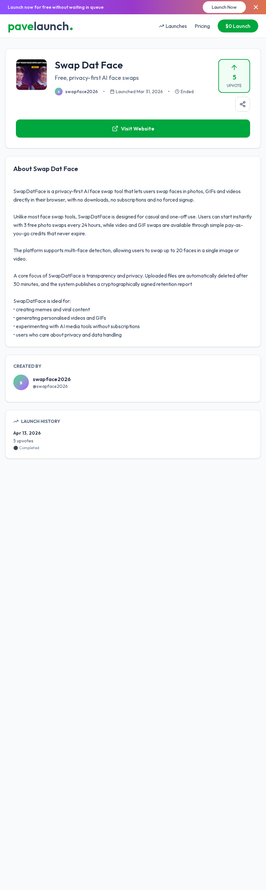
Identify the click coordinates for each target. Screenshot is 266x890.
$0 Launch (237, 26)
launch (41, 25)
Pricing (202, 26)
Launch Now (224, 7)
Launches (176, 26)
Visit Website (137, 128)
